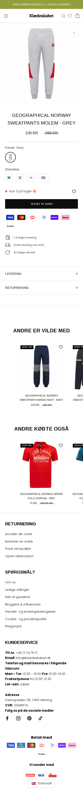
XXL (43, 177)
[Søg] (63, 16)
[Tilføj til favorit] (74, 191)
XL (31, 177)
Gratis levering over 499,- (29, 245)
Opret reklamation (19, 556)
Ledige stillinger (17, 589)
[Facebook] (7, 718)
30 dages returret (24, 252)
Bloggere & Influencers (23, 604)
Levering (13, 273)
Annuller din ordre (18, 534)
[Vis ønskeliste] (70, 16)
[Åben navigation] (6, 15)
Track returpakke (18, 548)
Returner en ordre (19, 541)
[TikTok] (40, 718)
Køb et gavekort (17, 597)
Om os (10, 582)
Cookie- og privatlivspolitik (25, 619)
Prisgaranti (13, 626)
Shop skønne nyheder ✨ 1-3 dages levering (41, 4)
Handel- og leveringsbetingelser (30, 611)
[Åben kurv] (77, 16)
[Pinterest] (29, 718)
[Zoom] (74, 33)
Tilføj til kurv (41, 203)
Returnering (17, 287)
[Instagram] (18, 718)
